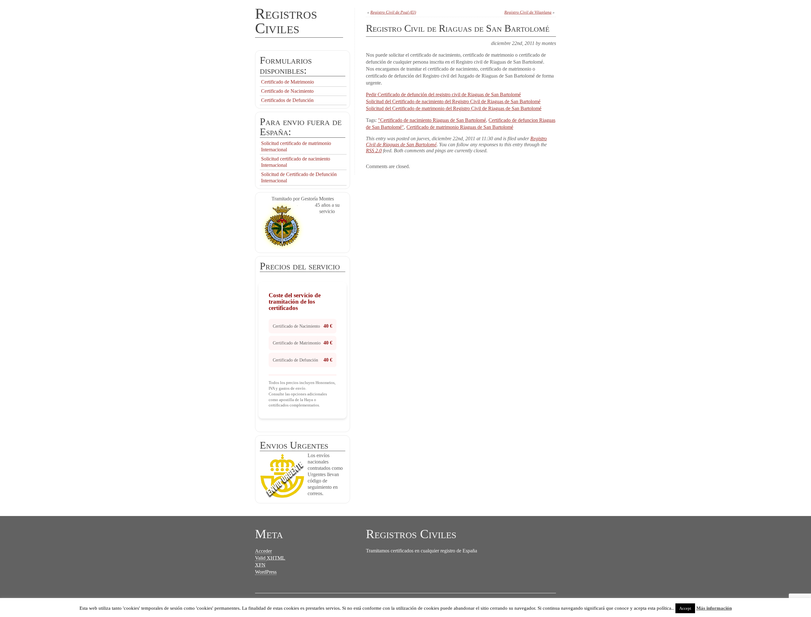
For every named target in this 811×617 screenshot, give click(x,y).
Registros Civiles (286, 20)
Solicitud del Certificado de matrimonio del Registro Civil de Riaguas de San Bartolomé (453, 108)
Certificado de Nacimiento (287, 91)
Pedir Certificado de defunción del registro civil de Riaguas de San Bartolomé (443, 94)
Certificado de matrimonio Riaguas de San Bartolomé (459, 127)
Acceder (263, 551)
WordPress (266, 572)
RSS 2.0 (374, 150)
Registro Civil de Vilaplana (528, 12)
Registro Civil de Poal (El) (393, 12)
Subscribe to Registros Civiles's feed (396, 601)
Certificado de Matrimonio (287, 82)
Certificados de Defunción (287, 100)
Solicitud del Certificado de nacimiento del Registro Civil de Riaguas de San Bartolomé (453, 101)
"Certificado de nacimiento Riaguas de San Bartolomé (432, 120)
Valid (270, 558)
